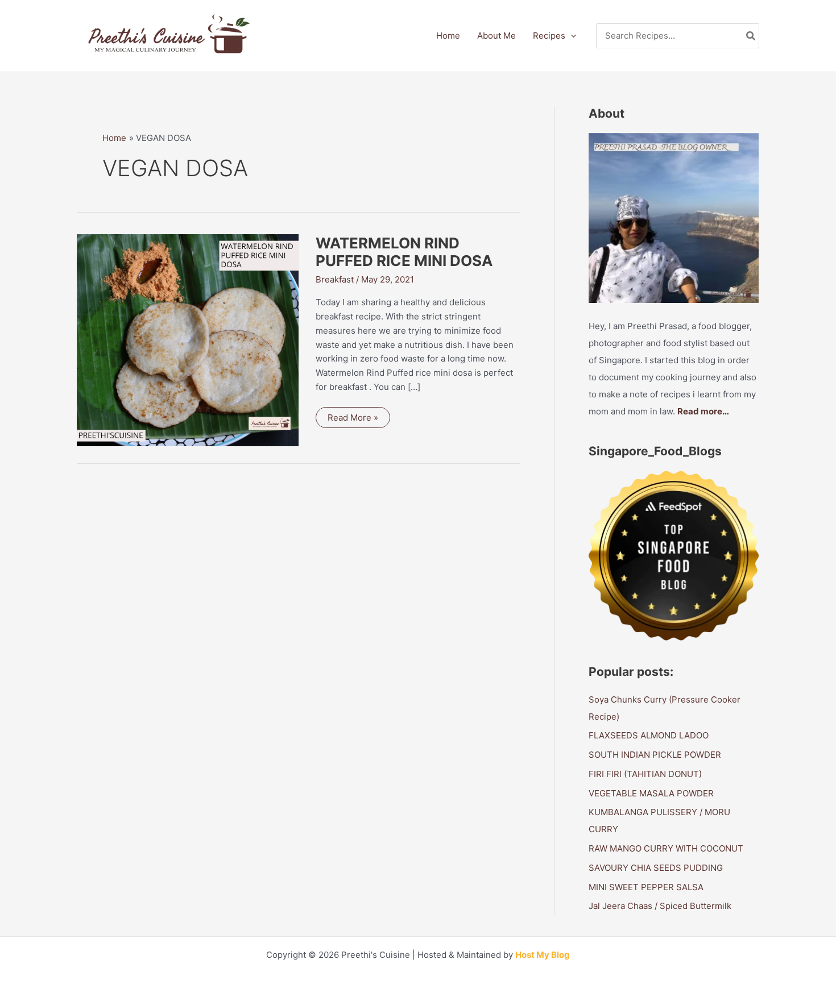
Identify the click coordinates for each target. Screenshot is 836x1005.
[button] (570, 36)
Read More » (356, 420)
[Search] (751, 36)
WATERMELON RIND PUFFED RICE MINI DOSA (404, 252)
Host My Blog (542, 954)
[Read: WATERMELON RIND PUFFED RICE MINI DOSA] (188, 339)
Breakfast (335, 279)
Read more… (703, 411)
